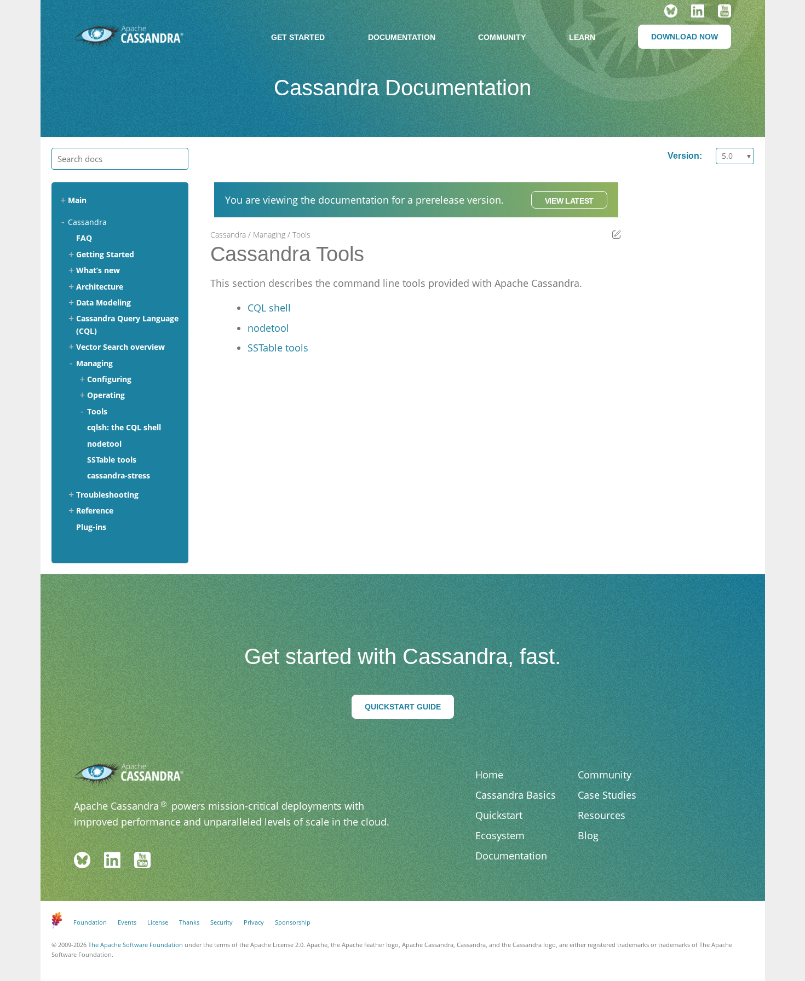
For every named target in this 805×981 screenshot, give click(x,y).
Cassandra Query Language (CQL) (127, 324)
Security (221, 922)
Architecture (99, 286)
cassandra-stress (118, 475)
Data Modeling (103, 302)
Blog (588, 835)
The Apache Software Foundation (135, 944)
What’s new (98, 270)
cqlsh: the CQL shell (124, 427)
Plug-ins (91, 527)
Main (77, 200)
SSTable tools (111, 459)
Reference (94, 510)
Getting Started (105, 254)
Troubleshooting (107, 494)
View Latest (569, 201)
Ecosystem (500, 835)
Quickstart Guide (403, 706)
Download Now (684, 36)
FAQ (84, 238)
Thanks (189, 922)
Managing (94, 363)
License (157, 922)
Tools (97, 411)
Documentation (401, 37)
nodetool (104, 443)
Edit (617, 234)
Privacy (254, 922)
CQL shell (269, 307)
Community (502, 37)
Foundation (90, 922)
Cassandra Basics (515, 794)
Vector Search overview (120, 347)
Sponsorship (293, 922)
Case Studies (607, 794)
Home (489, 774)
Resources (601, 815)
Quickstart (498, 815)
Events (127, 922)
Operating (106, 395)
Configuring (109, 379)
